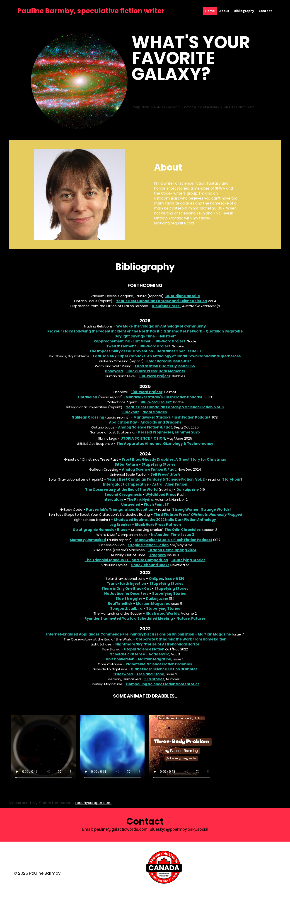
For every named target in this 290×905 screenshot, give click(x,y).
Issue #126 (174, 578)
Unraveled (87, 397)
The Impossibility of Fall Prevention (121, 351)
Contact (265, 11)
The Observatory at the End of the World (121, 489)
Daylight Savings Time (134, 336)
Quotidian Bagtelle (182, 296)
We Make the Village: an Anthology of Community (161, 326)
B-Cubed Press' (166, 305)
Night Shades (155, 412)
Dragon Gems (161, 550)
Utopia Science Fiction (143, 438)
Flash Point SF (156, 504)
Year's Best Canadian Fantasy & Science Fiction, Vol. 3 (175, 407)
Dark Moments (172, 371)
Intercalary (112, 499)
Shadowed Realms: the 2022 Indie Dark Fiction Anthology (165, 519)
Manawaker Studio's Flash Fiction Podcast (164, 397)
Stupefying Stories (159, 464)
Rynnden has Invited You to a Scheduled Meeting (129, 618)
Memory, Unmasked (88, 539)
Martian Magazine (152, 603)
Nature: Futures (191, 618)
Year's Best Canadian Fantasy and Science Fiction (161, 300)
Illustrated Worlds (162, 613)
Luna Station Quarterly (156, 366)
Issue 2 (187, 534)
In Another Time (165, 534)
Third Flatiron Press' (172, 514)
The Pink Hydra (140, 499)
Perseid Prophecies (155, 432)
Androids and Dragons (160, 422)
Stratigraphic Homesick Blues (100, 529)
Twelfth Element (121, 346)
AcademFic (159, 654)
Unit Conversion (120, 659)
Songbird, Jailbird (126, 608)
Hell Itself (167, 336)
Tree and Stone (150, 674)
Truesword (123, 674)
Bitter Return (126, 464)
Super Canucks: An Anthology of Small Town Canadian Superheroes (179, 356)
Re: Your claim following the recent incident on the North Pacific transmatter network (124, 331)
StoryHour (231, 479)
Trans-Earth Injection (126, 583)
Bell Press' (159, 474)
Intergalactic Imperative (126, 484)
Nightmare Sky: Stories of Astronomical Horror (157, 644)
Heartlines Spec (171, 351)
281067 (218, 208)
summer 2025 (187, 432)
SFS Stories (154, 679)
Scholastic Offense (127, 654)
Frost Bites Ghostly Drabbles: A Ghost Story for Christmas (174, 459)
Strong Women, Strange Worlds (201, 509)
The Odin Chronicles (182, 529)
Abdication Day (123, 422)
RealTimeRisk (120, 603)
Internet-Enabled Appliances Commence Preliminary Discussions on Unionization (120, 634)
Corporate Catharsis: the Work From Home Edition (181, 639)
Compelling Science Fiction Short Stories (163, 684)
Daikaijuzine (187, 489)
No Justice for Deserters (126, 593)
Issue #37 (182, 361)
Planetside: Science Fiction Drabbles (159, 664)
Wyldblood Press (160, 494)
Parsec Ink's (97, 509)
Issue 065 (186, 366)
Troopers (157, 555)
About (224, 11)
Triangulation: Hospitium (132, 509)
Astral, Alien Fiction (169, 484)
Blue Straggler (129, 598)
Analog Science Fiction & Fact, (145, 427)
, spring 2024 (185, 550)
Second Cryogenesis (123, 494)
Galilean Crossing (88, 417)
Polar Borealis (159, 361)
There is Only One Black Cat (126, 588)
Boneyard (114, 371)
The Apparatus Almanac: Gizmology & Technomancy (164, 443)
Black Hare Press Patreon (158, 524)
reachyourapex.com (93, 802)
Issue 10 (193, 351)
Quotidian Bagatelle (224, 331)
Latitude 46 (103, 356)
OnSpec (156, 578)
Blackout (130, 412)
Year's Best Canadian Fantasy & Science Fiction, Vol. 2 (156, 479)
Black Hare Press (141, 371)
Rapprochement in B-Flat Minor (122, 341)
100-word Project (170, 341)
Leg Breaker (120, 524)
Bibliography (244, 11)
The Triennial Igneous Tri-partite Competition (126, 560)
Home (210, 11)
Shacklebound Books (150, 565)
